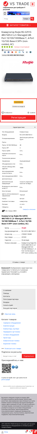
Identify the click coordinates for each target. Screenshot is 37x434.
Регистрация (18, 117)
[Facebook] (13, 367)
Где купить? (18, 102)
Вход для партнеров (10, 308)
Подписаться (29, 356)
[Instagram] (16, 367)
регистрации (5, 379)
